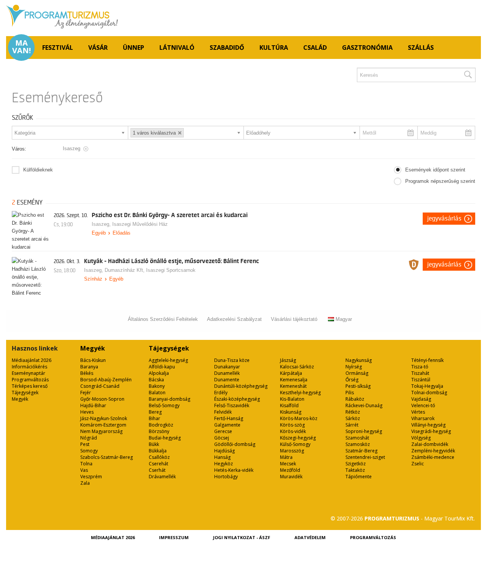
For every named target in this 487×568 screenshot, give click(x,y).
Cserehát (158, 463)
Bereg (155, 412)
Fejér (85, 392)
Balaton (157, 392)
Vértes (418, 412)
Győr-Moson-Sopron (102, 399)
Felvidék (223, 412)
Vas (84, 470)
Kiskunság (290, 412)
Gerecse (223, 431)
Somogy (89, 450)
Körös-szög (292, 425)
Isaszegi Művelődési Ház (140, 224)
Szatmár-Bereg (361, 450)
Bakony (157, 386)
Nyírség (353, 366)
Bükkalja (158, 450)
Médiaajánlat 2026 (31, 360)
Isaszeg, (102, 224)
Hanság (222, 457)
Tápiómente (358, 476)
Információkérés (29, 366)
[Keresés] (468, 75)
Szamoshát (357, 438)
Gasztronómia (367, 47)
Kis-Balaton (292, 399)
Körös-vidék (293, 431)
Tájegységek (25, 392)
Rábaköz (354, 399)
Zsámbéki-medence (432, 457)
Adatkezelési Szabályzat (234, 319)
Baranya (89, 366)
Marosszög (292, 450)
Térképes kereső (30, 386)
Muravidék (291, 476)
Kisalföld (289, 405)
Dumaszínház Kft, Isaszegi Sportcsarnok (150, 270)
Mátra (286, 457)
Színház (93, 279)
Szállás (421, 47)
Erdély (221, 392)
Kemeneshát (293, 386)
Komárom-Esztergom (103, 425)
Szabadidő (227, 47)
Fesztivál (57, 47)
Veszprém (91, 476)
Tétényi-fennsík (427, 360)
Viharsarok (422, 418)
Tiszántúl (420, 379)
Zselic (417, 463)
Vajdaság (421, 399)
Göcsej (221, 438)
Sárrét (351, 425)
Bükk (154, 444)
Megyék (20, 399)
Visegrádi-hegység (431, 431)
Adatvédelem (310, 537)
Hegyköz (223, 463)
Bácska (156, 379)
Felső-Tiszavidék (231, 405)
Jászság (288, 360)
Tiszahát (420, 373)
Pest (84, 444)
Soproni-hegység (363, 431)
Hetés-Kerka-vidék (233, 470)
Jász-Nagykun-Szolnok (103, 418)
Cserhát (157, 470)
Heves (87, 412)
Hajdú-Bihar (93, 405)
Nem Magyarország (101, 431)
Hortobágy (226, 476)
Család (315, 47)
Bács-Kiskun (93, 360)
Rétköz (352, 412)
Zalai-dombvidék (429, 444)
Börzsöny (159, 431)
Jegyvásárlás (444, 218)
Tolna (86, 463)
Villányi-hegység (428, 425)
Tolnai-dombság (429, 392)
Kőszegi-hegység (298, 438)
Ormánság (356, 373)
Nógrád (88, 438)
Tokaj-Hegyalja (427, 386)
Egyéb (99, 233)
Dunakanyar (227, 366)
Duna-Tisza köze (232, 360)
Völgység (421, 438)
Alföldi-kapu (162, 366)
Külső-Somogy (295, 444)
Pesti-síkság (358, 386)
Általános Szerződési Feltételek (163, 319)
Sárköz (352, 418)
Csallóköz (159, 457)
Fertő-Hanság (228, 418)
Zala (85, 483)
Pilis (349, 392)
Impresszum (174, 537)
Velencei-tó (423, 405)
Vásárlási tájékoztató (294, 319)
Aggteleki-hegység (168, 360)
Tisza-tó (419, 366)
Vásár (98, 47)
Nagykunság (358, 360)
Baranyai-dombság (169, 399)
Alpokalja (159, 373)
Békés (86, 373)
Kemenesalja (293, 379)
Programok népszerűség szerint (440, 181)
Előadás (122, 233)
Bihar (154, 418)
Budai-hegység (165, 438)
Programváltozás (30, 379)
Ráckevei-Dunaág (363, 405)
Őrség (351, 379)
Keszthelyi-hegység (300, 392)
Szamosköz (357, 444)
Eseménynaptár (28, 373)
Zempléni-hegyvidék (433, 450)
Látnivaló (176, 47)
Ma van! (21, 46)
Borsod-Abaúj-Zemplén (106, 379)
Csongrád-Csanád (99, 386)
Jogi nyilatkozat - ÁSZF (241, 537)
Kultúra (273, 47)
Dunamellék (227, 373)
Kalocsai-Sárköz (297, 366)
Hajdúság (224, 450)
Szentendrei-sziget (365, 457)
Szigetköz (355, 463)
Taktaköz (355, 470)
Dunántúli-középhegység (240, 386)
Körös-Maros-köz (298, 418)
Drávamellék (162, 476)
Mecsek (288, 463)
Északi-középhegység (237, 399)
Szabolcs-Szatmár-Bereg (106, 457)
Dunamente (226, 379)
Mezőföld (290, 470)
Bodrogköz (161, 425)
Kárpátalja (291, 373)
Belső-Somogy (164, 405)
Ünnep (133, 47)
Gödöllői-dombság (234, 444)
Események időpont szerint (435, 170)
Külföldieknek (38, 170)
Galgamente (227, 425)
